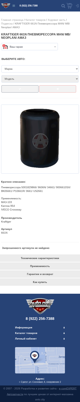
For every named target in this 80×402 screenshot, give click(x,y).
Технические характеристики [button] (40, 258)
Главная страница (12, 19)
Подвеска (7, 23)
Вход (77, 5)
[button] (63, 5)
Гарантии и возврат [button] (40, 274)
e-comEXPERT (68, 388)
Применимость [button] (40, 266)
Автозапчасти (15, 394)
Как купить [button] (40, 282)
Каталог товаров (35, 19)
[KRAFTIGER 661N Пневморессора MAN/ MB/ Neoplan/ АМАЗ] (40, 139)
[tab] (40, 258)
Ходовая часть (56, 19)
